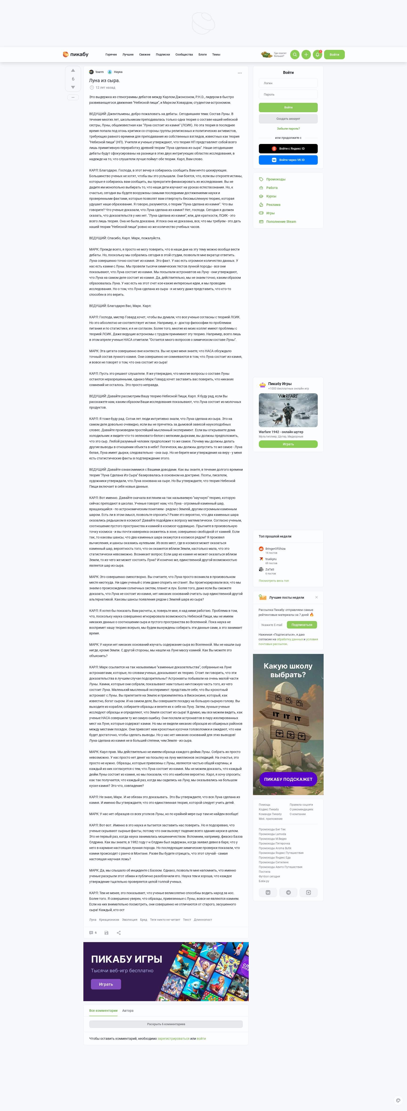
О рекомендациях (301, 809)
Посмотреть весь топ (274, 580)
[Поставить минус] (73, 87)
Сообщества (184, 54)
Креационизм (109, 919)
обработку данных (290, 639)
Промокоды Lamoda (272, 834)
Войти (334, 54)
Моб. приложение (270, 818)
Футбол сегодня (269, 876)
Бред (143, 919)
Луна (92, 919)
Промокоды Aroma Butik (275, 848)
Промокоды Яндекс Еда (275, 857)
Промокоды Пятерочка (274, 843)
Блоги (203, 54)
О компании (298, 814)
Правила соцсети (301, 804)
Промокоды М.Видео (273, 838)
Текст (187, 919)
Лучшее (128, 54)
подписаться (302, 625)
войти (201, 1038)
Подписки (163, 54)
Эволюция (129, 919)
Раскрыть (166, 1024)
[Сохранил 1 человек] (106, 932)
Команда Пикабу (270, 814)
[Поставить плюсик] (73, 70)
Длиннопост (203, 919)
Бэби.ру (264, 881)
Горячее (111, 54)
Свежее (144, 54)
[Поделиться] (119, 932)
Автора (128, 1010)
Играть (288, 444)
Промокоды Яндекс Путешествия (281, 853)
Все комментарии (103, 1010)
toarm (100, 72)
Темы (216, 54)
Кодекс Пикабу (269, 809)
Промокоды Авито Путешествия (280, 867)
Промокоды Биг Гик (272, 829)
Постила (264, 871)
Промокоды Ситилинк (274, 862)
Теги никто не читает (165, 919)
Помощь (264, 804)
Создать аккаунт (288, 118)
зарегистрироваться (174, 1038)
